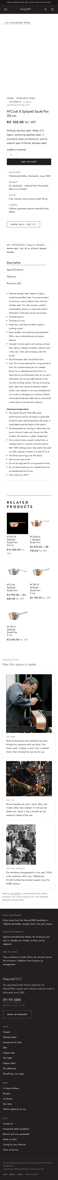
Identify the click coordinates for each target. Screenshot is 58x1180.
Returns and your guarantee (16, 1134)
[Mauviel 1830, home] (25, 9)
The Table (7, 1058)
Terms (5, 1174)
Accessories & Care (12, 1042)
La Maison (7, 1098)
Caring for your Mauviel (14, 1144)
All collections (9, 1068)
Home (10, 98)
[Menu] (5, 9)
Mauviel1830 (15, 893)
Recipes (6, 1093)
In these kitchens (11, 1088)
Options (11, 276)
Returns (12, 1174)
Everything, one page (13, 1073)
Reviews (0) (14, 283)
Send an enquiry (17, 1014)
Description (14, 263)
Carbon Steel (9, 1063)
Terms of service (10, 1149)
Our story (7, 1104)
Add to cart (29, 161)
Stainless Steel (25, 98)
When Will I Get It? (23, 224)
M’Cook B (15, 102)
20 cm (27, 248)
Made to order (10, 1139)
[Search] (45, 9)
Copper (6, 1032)
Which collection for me (14, 1109)
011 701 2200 (12, 1000)
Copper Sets (9, 1052)
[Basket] (52, 9)
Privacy (20, 1174)
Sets (5, 1047)
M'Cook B (35, 248)
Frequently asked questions (16, 1128)
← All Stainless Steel (16, 22)
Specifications (15, 270)
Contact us (8, 1123)
